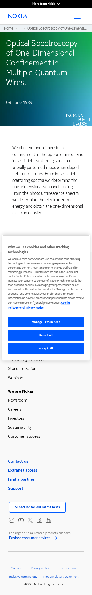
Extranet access (22, 470)
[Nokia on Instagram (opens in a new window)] (11, 520)
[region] (46, 298)
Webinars (16, 377)
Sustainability (20, 427)
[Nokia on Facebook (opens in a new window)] (39, 520)
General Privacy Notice (29, 308)
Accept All (46, 348)
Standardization (22, 368)
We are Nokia (20, 391)
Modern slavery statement (61, 576)
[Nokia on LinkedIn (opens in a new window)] (48, 520)
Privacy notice (40, 568)
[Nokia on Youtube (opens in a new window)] (21, 520)
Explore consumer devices (30, 539)
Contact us (18, 461)
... (20, 28)
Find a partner (21, 479)
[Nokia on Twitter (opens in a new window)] (30, 520)
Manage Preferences (46, 322)
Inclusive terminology (23, 576)
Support (16, 488)
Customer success (24, 436)
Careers (15, 409)
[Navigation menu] (79, 17)
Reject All (46, 335)
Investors (16, 418)
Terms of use (68, 568)
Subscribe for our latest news (37, 507)
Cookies (16, 568)
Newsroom (17, 400)
